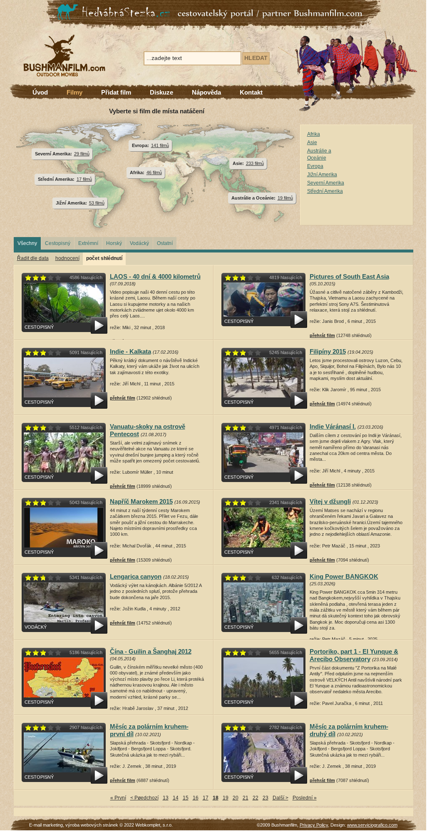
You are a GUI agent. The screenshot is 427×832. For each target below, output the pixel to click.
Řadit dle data (33, 258)
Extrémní (88, 243)
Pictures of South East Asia (349, 276)
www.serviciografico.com (372, 824)
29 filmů (81, 153)
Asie (312, 142)
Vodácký (139, 243)
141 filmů (160, 145)
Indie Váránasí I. (333, 426)
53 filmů (96, 202)
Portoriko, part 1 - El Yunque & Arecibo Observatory (354, 655)
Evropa (315, 166)
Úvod (40, 92)
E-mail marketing (46, 824)
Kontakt (251, 92)
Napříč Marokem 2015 (141, 501)
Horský (114, 243)
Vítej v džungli (330, 501)
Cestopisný (57, 243)
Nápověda (206, 92)
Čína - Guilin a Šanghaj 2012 (150, 651)
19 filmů (285, 197)
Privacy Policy (314, 824)
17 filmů (84, 179)
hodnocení (67, 258)
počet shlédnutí (104, 258)
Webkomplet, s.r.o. (154, 824)
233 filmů (255, 163)
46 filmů (154, 172)
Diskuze (161, 92)
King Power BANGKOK (344, 576)
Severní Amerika (325, 183)
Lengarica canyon (135, 576)
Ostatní (165, 243)
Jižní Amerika (322, 174)
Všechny (27, 243)
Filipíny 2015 (328, 351)
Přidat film (116, 92)
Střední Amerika (325, 191)
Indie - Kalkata (130, 351)
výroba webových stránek (91, 824)
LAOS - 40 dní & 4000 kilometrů (155, 276)
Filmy (74, 92)
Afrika (313, 134)
